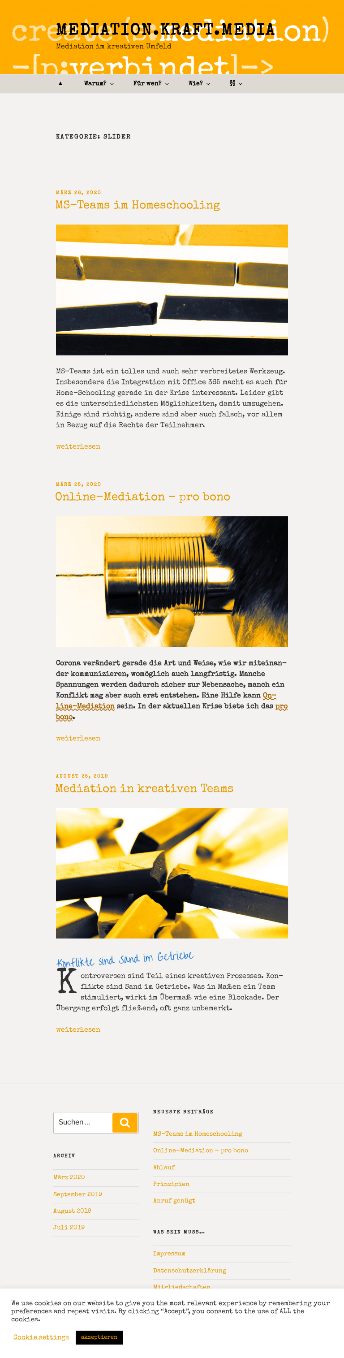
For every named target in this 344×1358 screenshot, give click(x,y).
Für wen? (147, 84)
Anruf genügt (174, 1201)
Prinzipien (171, 1184)
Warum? (95, 84)
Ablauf (164, 1168)
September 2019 (77, 1195)
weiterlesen (78, 447)
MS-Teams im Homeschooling (137, 206)
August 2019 (72, 1211)
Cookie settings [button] (41, 1338)
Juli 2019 (69, 1228)
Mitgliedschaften (182, 1287)
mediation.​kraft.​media (166, 31)
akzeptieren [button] (99, 1338)
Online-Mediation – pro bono (142, 498)
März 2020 (69, 1178)
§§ (232, 84)
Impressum (169, 1254)
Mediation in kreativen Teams (144, 790)
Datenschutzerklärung (189, 1271)
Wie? (196, 84)
